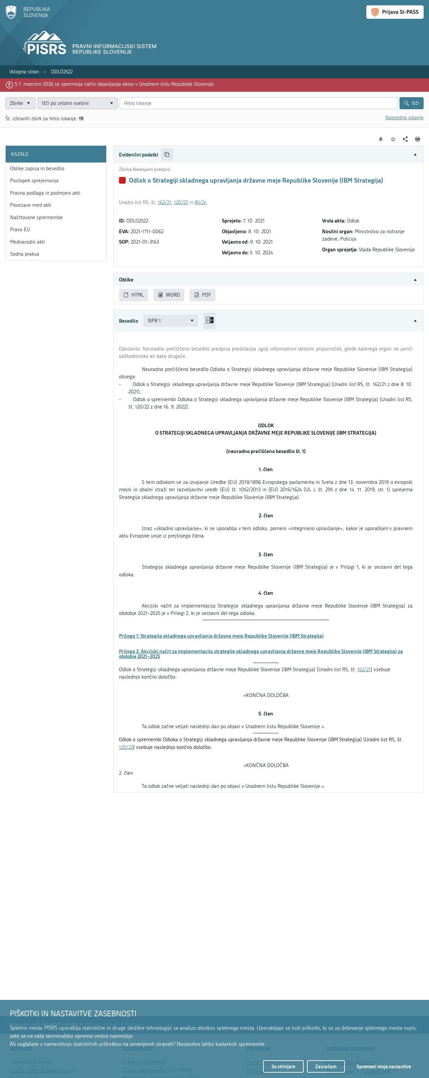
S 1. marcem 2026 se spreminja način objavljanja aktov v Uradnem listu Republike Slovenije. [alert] (115, 84)
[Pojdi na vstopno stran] (27, 18)
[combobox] (78, 103)
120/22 (181, 202)
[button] (268, 155)
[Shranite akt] (393, 139)
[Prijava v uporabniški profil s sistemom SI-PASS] (395, 12)
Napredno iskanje (404, 118)
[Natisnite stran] (418, 139)
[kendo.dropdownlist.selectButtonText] (112, 103)
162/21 (164, 202)
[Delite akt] (405, 139)
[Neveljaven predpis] (122, 180)
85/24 (200, 202)
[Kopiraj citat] (167, 154)
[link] (24, 71)
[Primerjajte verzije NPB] (209, 321)
